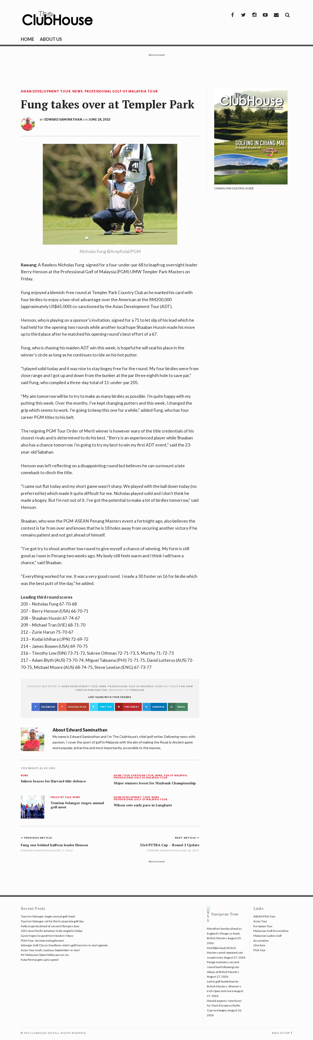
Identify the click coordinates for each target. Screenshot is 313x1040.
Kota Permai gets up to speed (39, 959)
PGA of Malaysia (175, 776)
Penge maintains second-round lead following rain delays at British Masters (223, 966)
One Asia (259, 945)
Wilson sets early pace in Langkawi (143, 805)
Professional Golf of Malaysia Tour (121, 91)
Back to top (281, 1033)
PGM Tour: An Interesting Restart (42, 940)
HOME (27, 39)
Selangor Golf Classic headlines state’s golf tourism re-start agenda (64, 945)
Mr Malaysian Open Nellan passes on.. (45, 955)
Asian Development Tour (46, 91)
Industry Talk (61, 797)
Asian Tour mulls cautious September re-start (50, 950)
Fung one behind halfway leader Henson (54, 845)
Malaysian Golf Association (271, 931)
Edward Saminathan (63, 119)
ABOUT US (51, 39)
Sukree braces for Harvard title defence (53, 781)
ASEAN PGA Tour (264, 916)
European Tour (142, 776)
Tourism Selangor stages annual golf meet (77, 805)
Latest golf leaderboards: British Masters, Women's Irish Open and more (224, 986)
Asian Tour (122, 776)
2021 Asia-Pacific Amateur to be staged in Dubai (51, 931)
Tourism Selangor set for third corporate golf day (52, 921)
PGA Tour (259, 950)
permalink (136, 690)
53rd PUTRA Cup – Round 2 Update (169, 845)
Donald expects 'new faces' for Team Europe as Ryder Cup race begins (224, 1005)
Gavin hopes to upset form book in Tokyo (47, 935)
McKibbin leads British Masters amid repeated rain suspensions (225, 952)
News (77, 91)
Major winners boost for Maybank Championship (155, 783)
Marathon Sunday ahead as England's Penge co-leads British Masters (224, 933)
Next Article (186, 837)
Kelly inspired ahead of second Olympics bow (50, 926)
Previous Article (38, 837)
